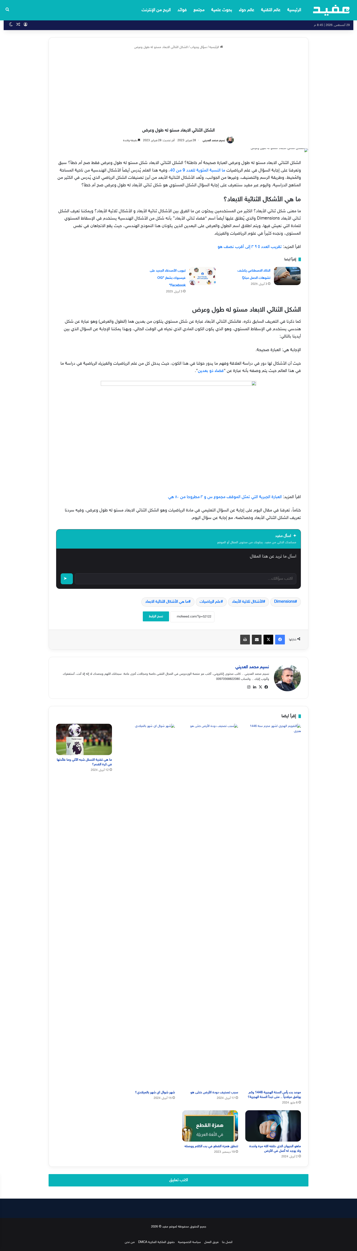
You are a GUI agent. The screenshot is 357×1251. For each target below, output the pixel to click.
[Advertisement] (178, 89)
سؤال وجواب (198, 47)
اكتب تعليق (178, 1180)
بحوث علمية (221, 10)
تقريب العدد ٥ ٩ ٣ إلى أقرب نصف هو (250, 247)
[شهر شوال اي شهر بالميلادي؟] (147, 906)
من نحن (130, 1242)
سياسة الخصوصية (189, 1242)
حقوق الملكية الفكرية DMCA (156, 1242)
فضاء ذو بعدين (211, 371)
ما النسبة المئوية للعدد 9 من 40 (197, 170)
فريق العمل (211, 1242)
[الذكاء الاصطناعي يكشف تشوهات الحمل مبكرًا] (287, 276)
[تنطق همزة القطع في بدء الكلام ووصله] (210, 1126)
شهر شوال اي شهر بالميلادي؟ (155, 1092)
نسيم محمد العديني (214, 140)
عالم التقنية (270, 10)
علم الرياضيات (210, 602)
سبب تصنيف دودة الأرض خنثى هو (214, 1092)
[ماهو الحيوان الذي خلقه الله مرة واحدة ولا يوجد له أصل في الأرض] (273, 1126)
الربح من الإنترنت (156, 10)
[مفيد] (331, 10)
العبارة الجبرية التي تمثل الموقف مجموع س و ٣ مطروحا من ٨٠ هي (225, 497)
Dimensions (284, 602)
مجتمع (199, 10)
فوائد (182, 10)
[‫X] (260, 687)
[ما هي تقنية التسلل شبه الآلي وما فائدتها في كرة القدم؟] (84, 739)
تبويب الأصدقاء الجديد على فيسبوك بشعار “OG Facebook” (168, 278)
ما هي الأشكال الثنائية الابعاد (166, 602)
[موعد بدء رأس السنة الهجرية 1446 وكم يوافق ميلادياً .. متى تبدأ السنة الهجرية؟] (273, 906)
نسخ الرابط (156, 616)
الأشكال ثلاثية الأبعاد (247, 602)
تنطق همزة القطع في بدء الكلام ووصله (211, 1146)
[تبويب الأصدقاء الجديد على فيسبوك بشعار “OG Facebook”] (202, 276)
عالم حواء (246, 10)
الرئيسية (294, 10)
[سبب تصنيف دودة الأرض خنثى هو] (210, 906)
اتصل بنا (227, 1242)
